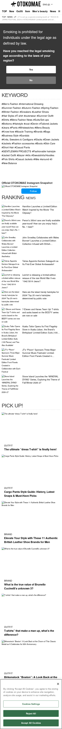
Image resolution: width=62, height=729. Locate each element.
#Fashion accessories (23, 143)
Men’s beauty (40, 11)
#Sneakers (25, 111)
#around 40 (46, 159)
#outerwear (30, 115)
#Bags (46, 131)
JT (15, 16)
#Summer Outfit (45, 115)
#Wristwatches (26, 127)
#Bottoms (7, 123)
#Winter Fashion (10, 111)
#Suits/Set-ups (41, 119)
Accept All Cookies (31, 722)
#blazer (21, 155)
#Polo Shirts (8, 159)
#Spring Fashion (49, 107)
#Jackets (6, 143)
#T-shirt (19, 115)
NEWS (10, 16)
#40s (28, 155)
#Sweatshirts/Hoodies (42, 155)
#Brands (38, 131)
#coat (27, 123)
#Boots (39, 143)
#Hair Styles (8, 115)
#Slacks (38, 139)
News (53, 11)
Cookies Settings (31, 703)
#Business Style (10, 135)
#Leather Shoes (40, 111)
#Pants (14, 127)
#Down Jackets (51, 139)
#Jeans (5, 127)
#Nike (36, 159)
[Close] (58, 684)
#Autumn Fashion (31, 107)
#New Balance (9, 163)
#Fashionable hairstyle (44, 151)
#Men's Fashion (10, 104)
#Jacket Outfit (9, 155)
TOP (4, 11)
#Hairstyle (18, 123)
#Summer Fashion (11, 107)
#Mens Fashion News (21, 119)
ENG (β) (46, 4)
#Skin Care (49, 143)
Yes (31, 69)
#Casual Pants (22, 147)
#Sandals (24, 135)
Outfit (19, 11)
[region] (31, 704)
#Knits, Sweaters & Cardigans (17, 139)
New (11, 11)
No (31, 80)
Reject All (31, 713)
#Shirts (5, 119)
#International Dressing (31, 104)
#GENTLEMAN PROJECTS (16, 151)
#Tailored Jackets (48, 123)
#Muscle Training (24, 131)
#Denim (34, 123)
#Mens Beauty (42, 127)
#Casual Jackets (24, 159)
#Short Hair (8, 147)
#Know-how (8, 131)
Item (27, 11)
